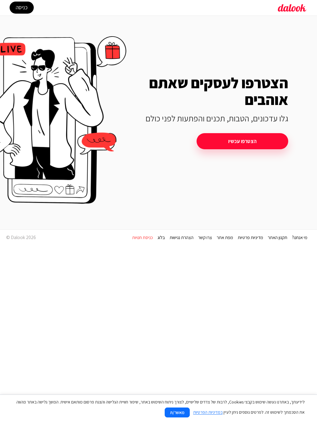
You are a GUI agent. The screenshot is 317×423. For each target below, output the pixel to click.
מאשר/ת (177, 412)
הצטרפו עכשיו (242, 141)
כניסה (22, 7)
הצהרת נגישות (181, 237)
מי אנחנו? (299, 237)
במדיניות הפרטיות (208, 412)
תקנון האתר (277, 237)
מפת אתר (225, 237)
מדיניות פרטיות (250, 237)
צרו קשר (205, 237)
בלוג (161, 237)
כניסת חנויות (142, 237)
